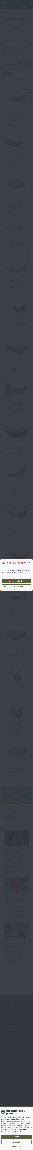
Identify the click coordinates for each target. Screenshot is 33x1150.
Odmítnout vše (16, 1146)
